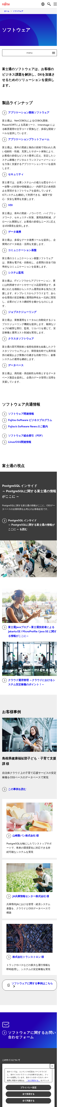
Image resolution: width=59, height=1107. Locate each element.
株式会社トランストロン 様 (28, 956)
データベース (16, 365)
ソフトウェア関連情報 (21, 413)
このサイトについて (11, 1060)
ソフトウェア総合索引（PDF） (26, 435)
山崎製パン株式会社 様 (25, 835)
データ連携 (14, 231)
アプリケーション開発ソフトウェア (28, 112)
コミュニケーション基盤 (22, 250)
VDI (10, 205)
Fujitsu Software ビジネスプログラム (30, 420)
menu (39, 53)
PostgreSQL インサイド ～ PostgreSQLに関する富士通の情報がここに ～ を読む (31, 525)
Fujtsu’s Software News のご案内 (28, 426)
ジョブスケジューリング (22, 312)
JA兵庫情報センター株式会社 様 (30, 896)
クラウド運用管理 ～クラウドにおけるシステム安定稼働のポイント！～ (31, 682)
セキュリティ (16, 174)
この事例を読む (17, 789)
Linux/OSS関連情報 (19, 442)
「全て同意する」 (33, 1080)
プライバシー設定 (28, 1087)
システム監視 (16, 272)
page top (51, 1057)
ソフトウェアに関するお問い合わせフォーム (32, 1035)
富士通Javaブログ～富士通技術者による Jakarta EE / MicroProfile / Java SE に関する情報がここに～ (32, 632)
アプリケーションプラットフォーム (28, 139)
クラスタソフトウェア (21, 338)
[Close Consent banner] (52, 1066)
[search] (49, 4)
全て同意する (28, 1100)
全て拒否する (28, 1094)
